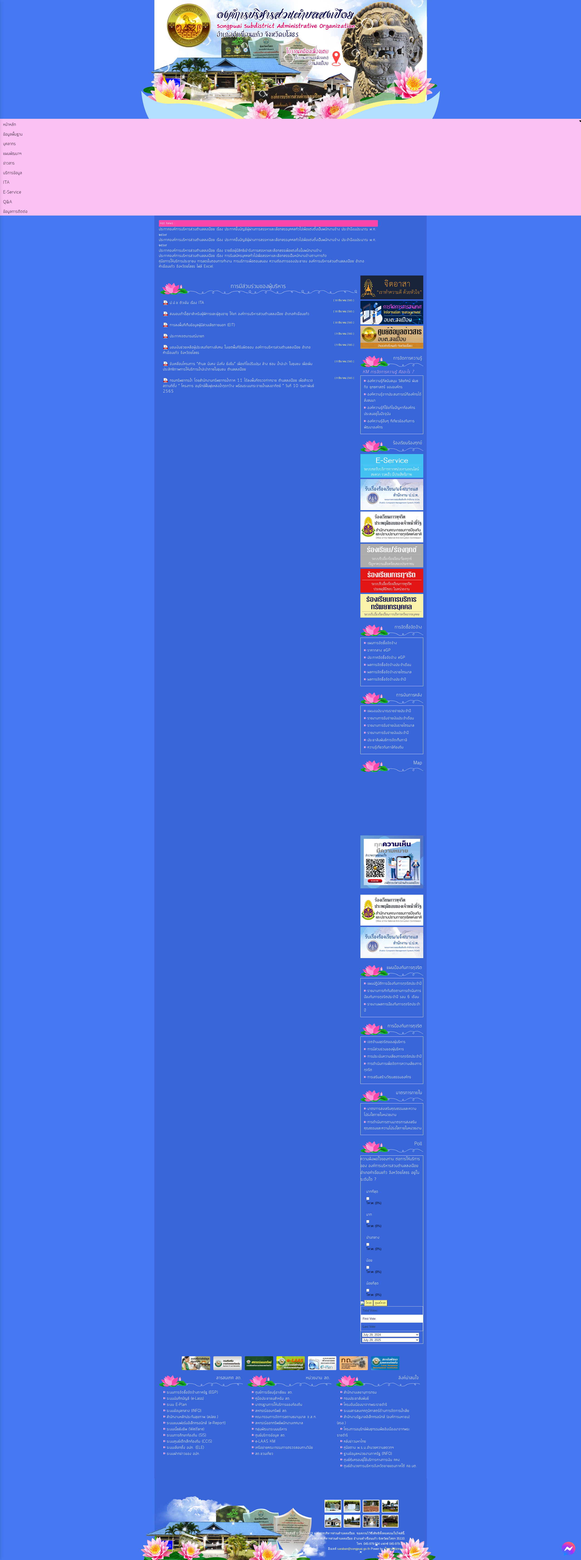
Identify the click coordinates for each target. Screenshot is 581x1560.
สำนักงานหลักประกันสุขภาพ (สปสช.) (192, 1417)
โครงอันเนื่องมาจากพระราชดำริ (365, 1404)
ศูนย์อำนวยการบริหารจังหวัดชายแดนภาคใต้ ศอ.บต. (380, 1466)
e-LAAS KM (265, 1441)
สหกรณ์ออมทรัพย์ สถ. (271, 1410)
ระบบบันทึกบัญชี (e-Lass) (185, 1398)
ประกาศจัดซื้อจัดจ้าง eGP (386, 657)
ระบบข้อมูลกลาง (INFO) (184, 1410)
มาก (369, 1214)
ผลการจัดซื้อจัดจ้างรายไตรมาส (389, 672)
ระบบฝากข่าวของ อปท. (183, 1453)
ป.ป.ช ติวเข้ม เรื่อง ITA (187, 303)
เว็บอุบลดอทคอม (394, 1548)
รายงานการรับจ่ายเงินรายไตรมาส (390, 725)
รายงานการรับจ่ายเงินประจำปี (388, 732)
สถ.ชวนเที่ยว (264, 1453)
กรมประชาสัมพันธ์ (356, 1398)
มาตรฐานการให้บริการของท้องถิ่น (278, 1404)
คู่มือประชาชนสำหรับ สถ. (272, 1398)
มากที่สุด (372, 1191)
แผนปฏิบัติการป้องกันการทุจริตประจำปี (394, 983)
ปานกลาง (372, 1237)
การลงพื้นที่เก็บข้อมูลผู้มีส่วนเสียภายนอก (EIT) (202, 325)
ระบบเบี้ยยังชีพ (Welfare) (185, 1429)
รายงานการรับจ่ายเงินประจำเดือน (390, 718)
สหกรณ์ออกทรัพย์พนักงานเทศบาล (279, 1423)
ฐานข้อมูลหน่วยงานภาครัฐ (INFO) (368, 1453)
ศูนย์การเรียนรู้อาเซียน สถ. (274, 1392)
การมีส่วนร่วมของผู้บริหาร (385, 1049)
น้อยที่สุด (372, 1283)
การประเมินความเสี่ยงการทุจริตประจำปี (394, 1056)
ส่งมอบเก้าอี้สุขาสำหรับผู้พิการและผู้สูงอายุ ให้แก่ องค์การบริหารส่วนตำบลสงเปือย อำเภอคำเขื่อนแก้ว (239, 314)
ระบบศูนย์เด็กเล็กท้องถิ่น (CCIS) (189, 1441)
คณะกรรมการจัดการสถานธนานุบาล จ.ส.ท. (286, 1417)
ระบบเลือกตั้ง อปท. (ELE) (185, 1447)
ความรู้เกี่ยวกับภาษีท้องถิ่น (385, 747)
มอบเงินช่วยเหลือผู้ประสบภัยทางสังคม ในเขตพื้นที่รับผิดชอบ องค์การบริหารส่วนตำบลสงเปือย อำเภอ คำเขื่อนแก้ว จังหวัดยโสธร (237, 350)
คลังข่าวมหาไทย (355, 1441)
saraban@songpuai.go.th (353, 1548)
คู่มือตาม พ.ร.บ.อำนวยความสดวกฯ (369, 1447)
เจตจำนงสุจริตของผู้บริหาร (386, 1042)
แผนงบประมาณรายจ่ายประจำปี (389, 711)
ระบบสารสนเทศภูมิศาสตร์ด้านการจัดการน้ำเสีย (376, 1410)
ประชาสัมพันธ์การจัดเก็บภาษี (387, 740)
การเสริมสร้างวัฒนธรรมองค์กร (389, 1077)
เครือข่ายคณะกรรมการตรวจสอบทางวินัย (284, 1447)
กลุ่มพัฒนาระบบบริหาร (271, 1429)
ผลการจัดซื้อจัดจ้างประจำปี (386, 679)
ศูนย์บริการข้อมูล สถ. (270, 1435)
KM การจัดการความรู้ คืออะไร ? (388, 372)
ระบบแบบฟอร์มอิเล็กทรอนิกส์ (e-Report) (196, 1423)
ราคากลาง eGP (379, 650)
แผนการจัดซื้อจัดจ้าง (382, 643)
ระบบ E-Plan (177, 1404)
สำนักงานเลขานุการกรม (360, 1392)
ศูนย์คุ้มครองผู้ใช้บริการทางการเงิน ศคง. (372, 1460)
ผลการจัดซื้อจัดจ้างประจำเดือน (389, 665)
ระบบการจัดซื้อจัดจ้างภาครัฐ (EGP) (192, 1392)
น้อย (369, 1260)
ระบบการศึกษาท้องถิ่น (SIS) (186, 1435)
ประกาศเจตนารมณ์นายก (187, 336)
